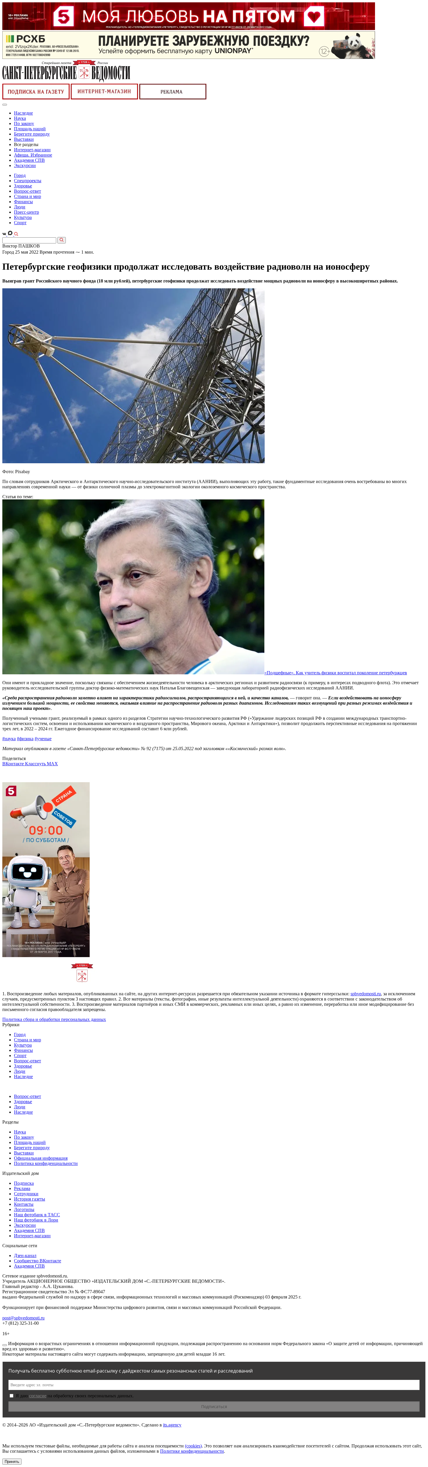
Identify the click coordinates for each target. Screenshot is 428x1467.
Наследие (23, 112)
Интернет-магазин (32, 149)
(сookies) (193, 1445)
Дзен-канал (25, 1255)
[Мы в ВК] (4, 234)
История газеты (29, 1198)
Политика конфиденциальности (46, 1163)
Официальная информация (41, 1158)
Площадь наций (30, 128)
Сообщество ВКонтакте (37, 1260)
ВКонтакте (13, 763)
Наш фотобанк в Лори (36, 1219)
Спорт (20, 222)
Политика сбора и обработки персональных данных (54, 1019)
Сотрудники (26, 1193)
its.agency (172, 1424)
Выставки (24, 139)
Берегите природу (32, 133)
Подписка (24, 1183)
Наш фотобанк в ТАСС (37, 1214)
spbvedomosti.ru (366, 993)
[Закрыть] (4, 1345)
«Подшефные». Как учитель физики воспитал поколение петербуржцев (335, 672)
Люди (19, 206)
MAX (52, 763)
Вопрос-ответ (27, 191)
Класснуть (36, 763)
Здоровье (23, 185)
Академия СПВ (29, 160)
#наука (9, 738)
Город (20, 175)
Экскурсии (25, 165)
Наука (20, 118)
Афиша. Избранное (33, 154)
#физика (25, 738)
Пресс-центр (26, 212)
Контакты (23, 1204)
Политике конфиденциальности (192, 1451)
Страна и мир (27, 196)
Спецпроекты (27, 180)
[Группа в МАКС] (10, 234)
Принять (12, 1461)
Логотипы (24, 1209)
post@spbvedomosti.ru (23, 1317)
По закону (24, 123)
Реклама (22, 1188)
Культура (23, 217)
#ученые (43, 738)
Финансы (23, 201)
